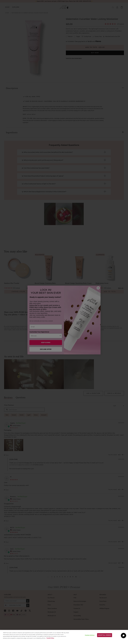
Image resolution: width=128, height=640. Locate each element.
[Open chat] (123, 635)
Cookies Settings (89, 635)
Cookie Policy (50, 638)
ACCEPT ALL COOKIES (104, 635)
